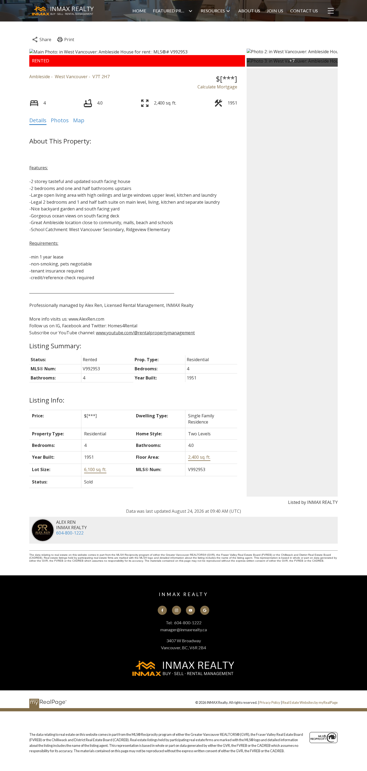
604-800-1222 (70, 533)
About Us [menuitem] (249, 10)
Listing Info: (46, 400)
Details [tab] (37, 120)
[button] (162, 610)
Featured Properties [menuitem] (170, 10)
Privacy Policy (270, 702)
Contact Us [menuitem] (304, 10)
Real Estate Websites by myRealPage (310, 702)
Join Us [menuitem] (275, 10)
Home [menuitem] (139, 10)
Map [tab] (78, 120)
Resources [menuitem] (213, 10)
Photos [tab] (60, 120)
